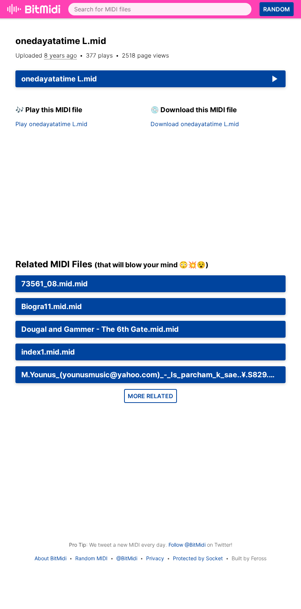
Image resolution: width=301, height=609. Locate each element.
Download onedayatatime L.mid (194, 124)
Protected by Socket (198, 558)
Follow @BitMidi (187, 545)
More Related (150, 396)
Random (276, 9)
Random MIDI (91, 558)
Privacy (155, 558)
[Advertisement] (150, 196)
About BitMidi (50, 558)
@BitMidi (126, 558)
